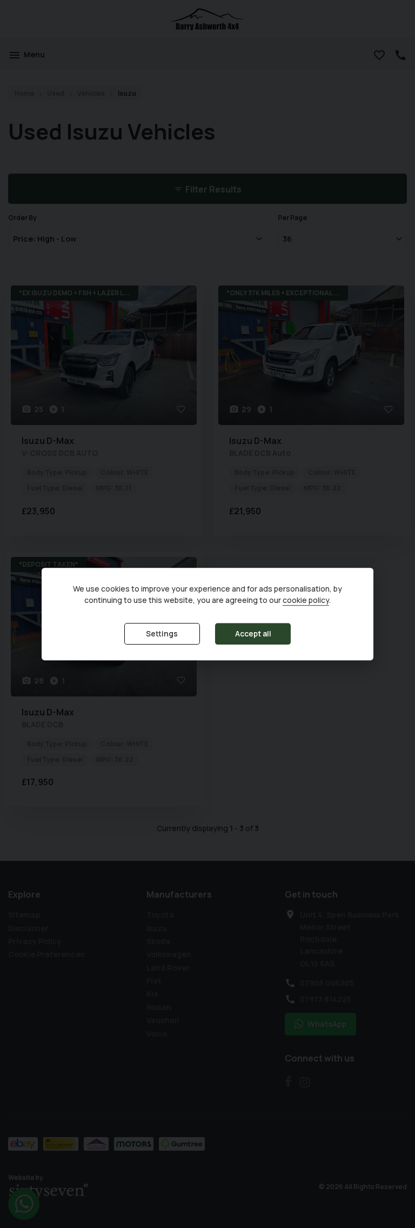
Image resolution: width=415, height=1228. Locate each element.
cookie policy (306, 600)
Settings (162, 634)
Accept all (253, 634)
